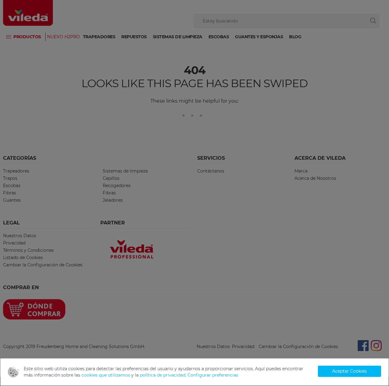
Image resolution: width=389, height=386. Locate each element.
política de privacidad (162, 375)
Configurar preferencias (213, 375)
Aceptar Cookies (349, 371)
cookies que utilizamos (105, 375)
